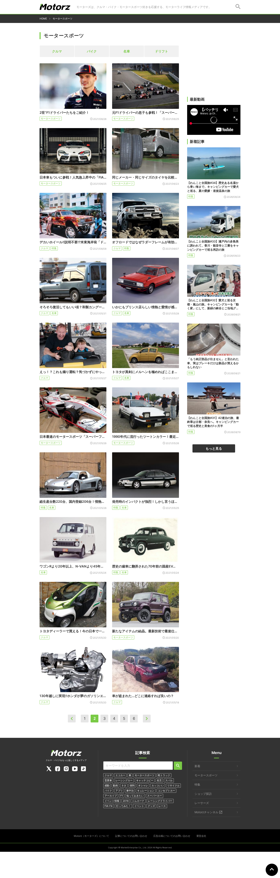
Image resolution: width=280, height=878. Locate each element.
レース (162, 805)
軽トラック (164, 775)
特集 (54, 248)
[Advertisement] (213, 65)
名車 (126, 51)
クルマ (57, 51)
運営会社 (201, 835)
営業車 (108, 780)
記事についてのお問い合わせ (131, 835)
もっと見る (214, 448)
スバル (169, 780)
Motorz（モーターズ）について (91, 835)
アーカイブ (111, 795)
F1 (121, 795)
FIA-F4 (109, 805)
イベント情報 (112, 800)
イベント (139, 805)
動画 (115, 785)
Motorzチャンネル (206, 812)
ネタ (123, 785)
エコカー (120, 775)
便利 (132, 785)
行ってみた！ (123, 805)
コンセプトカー (166, 790)
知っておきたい (135, 795)
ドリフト (161, 51)
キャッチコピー (144, 780)
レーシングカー (124, 780)
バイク (92, 51)
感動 (107, 785)
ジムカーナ (138, 800)
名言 (159, 780)
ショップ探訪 (203, 793)
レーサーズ (202, 803)
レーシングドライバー (160, 800)
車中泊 (130, 790)
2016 (126, 800)
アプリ (119, 790)
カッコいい (157, 785)
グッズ (151, 805)
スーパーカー (154, 795)
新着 (197, 766)
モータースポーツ (50, 118)
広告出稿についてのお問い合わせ (171, 835)
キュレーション (145, 790)
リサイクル (173, 785)
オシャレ (143, 785)
